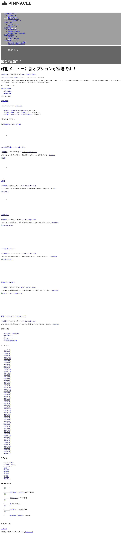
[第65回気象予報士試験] (7, 515)
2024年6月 (7, 376)
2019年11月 (7, 446)
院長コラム (7, 478)
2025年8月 (7, 362)
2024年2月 (7, 384)
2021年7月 (7, 426)
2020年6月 (7, 439)
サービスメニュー (13, 24)
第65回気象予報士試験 (10, 340)
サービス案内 (8, 22)
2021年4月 (7, 428)
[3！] (7, 503)
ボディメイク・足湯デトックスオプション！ (13, 77)
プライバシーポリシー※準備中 (17, 42)
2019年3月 (7, 448)
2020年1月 (7, 444)
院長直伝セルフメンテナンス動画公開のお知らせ (18, 114)
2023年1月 (7, 407)
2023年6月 (7, 398)
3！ (5, 337)
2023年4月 (7, 401)
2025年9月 (7, 360)
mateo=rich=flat (8, 462)
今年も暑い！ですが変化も (11, 333)
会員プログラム (12, 26)
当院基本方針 (12, 15)
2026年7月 (7, 350)
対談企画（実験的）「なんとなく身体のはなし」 (18, 112)
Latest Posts (7, 93)
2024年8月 (7, 373)
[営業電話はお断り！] (61, 269)
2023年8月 (7, 394)
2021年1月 (7, 433)
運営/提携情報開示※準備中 (16, 44)
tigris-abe (5, 74)
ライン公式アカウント (14, 21)
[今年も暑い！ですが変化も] (7, 492)
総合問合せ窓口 (9, 35)
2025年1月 (7, 368)
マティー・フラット (10, 464)
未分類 (6, 475)
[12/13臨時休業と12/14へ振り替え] (61, 133)
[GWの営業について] (61, 235)
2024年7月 (7, 375)
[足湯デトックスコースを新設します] (61, 302)
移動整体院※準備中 (14, 31)
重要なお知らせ (12, 17)
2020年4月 (7, 441)
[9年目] (61, 167)
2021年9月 (7, 425)
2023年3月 (7, 403)
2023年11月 (7, 389)
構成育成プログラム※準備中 (16, 33)
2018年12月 (7, 453)
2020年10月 (7, 435)
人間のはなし (8, 466)
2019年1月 (7, 451)
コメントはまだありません (29, 74)
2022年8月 (7, 416)
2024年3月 (7, 382)
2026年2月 (7, 355)
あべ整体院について (10, 13)
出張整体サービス (13, 29)
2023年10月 (7, 391)
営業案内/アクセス (13, 19)
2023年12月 (7, 387)
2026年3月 (7, 353)
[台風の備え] (61, 201)
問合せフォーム (12, 37)
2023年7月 (7, 396)
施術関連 (3, 88)
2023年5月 (7, 400)
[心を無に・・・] (7, 509)
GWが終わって (8, 335)
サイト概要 (7, 40)
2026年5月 (7, 352)
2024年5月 (7, 378)
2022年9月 (7, 414)
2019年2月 (7, 449)
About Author (8, 91)
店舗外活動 (7, 28)
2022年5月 (7, 419)
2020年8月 (7, 437)
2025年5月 (7, 364)
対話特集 (6, 470)
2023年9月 (7, 392)
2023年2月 (7, 405)
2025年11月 (7, 357)
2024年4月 (7, 380)
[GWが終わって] (7, 498)
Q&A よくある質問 (13, 38)
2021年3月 (7, 430)
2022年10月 (7, 412)
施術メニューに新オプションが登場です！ (16, 110)
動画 (5, 468)
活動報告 (6, 477)
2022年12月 (7, 408)
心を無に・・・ (8, 339)
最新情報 (8, 88)
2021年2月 (7, 432)
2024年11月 (7, 369)
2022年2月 (7, 421)
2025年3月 (7, 366)
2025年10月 (7, 359)
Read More (52, 155)
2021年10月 (7, 423)
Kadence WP (29, 532)
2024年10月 (7, 371)
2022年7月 (7, 417)
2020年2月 (7, 442)
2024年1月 (7, 385)
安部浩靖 (4, 152)
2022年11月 (7, 410)
